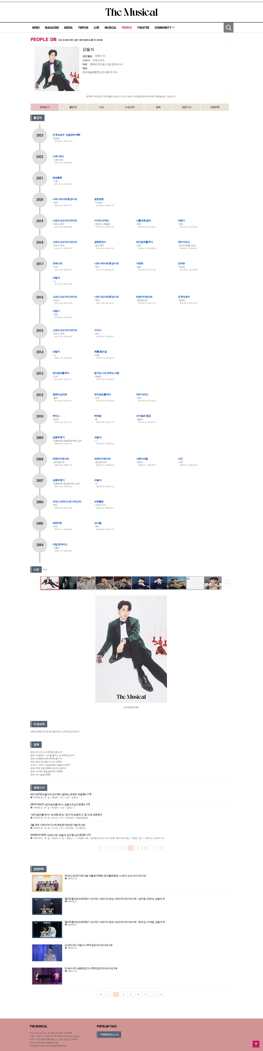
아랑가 (181, 220)
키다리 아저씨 (101, 220)
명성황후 (57, 177)
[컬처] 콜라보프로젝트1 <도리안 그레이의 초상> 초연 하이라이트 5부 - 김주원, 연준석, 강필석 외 (115, 898)
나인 (180, 458)
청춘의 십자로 (60, 394)
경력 (158, 107)
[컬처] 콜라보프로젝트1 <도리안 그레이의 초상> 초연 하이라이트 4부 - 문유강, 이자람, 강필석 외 (115, 921)
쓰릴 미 (56, 277)
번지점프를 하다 (144, 241)
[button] (227, 583)
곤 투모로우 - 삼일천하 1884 (66, 134)
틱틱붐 (97, 415)
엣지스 (56, 415)
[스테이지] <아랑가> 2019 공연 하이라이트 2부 (89, 945)
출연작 (73, 107)
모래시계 (57, 263)
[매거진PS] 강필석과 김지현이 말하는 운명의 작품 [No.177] (60, 794)
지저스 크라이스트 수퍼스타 (67, 501)
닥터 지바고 (184, 241)
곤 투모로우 (184, 296)
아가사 (97, 330)
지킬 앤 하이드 (60, 544)
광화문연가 (100, 241)
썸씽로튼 (99, 199)
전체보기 (44, 107)
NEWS (36, 27)
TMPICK (83, 27)
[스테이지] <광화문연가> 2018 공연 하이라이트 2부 (91, 968)
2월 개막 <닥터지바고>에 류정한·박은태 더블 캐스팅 (57, 824)
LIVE (96, 27)
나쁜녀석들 (142, 458)
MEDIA (68, 27)
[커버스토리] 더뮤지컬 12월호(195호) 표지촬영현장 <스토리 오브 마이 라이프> (106, 875)
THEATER (143, 27)
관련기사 (186, 107)
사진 (101, 107)
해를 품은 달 (100, 351)
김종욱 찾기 (59, 437)
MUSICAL (111, 27)
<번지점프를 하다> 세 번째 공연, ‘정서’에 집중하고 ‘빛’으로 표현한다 (66, 814)
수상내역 (130, 107)
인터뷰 (181, 263)
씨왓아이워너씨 (144, 296)
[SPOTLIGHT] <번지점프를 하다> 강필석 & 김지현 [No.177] (60, 804)
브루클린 (99, 501)
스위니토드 (58, 156)
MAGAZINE (52, 27)
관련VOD (215, 107)
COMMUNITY (163, 27)
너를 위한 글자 (143, 220)
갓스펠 (97, 522)
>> (161, 848)
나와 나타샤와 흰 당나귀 (65, 199)
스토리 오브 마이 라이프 (65, 220)
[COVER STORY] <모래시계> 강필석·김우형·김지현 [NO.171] (60, 835)
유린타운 (57, 522)
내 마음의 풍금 (143, 415)
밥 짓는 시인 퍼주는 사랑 (106, 373)
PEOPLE (127, 27)
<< (101, 848)
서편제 (139, 263)
